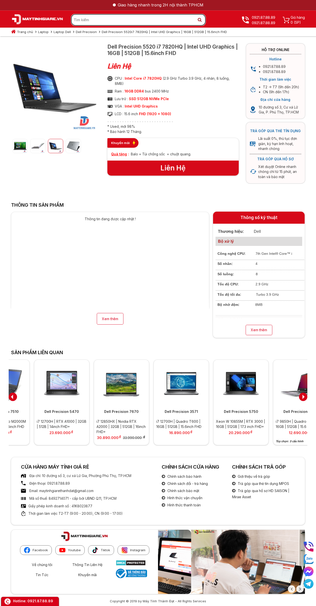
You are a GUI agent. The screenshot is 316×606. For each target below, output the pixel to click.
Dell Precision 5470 (38, 411)
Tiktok (105, 550)
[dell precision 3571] (158, 383)
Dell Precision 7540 (277, 411)
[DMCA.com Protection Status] (131, 564)
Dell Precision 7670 (98, 411)
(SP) (297, 22)
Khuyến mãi (87, 575)
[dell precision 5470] (38, 383)
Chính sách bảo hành (183, 476)
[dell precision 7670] (98, 383)
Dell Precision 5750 (218, 411)
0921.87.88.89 (40, 601)
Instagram (137, 550)
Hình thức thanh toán (183, 505)
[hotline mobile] (309, 547)
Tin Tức (42, 575)
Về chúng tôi (42, 565)
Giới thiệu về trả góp (253, 476)
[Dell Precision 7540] (277, 383)
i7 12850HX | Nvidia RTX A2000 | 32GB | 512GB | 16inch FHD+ (97, 426)
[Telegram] (309, 584)
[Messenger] (309, 571)
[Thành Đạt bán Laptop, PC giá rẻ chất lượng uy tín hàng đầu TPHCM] (37, 20)
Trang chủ (25, 32)
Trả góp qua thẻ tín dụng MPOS (263, 483)
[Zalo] (309, 559)
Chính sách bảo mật (182, 491)
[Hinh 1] (54, 131)
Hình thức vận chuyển (184, 498)
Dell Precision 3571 (158, 411)
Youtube (74, 550)
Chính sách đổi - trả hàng (187, 483)
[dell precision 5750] (218, 383)
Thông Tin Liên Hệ (87, 565)
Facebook (40, 550)
